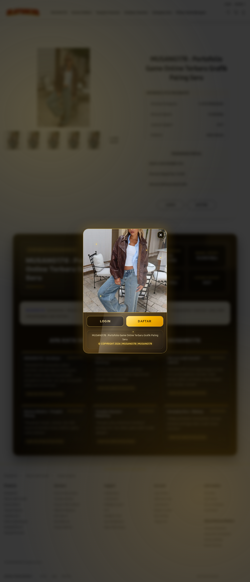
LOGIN (105, 321)
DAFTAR (144, 321)
